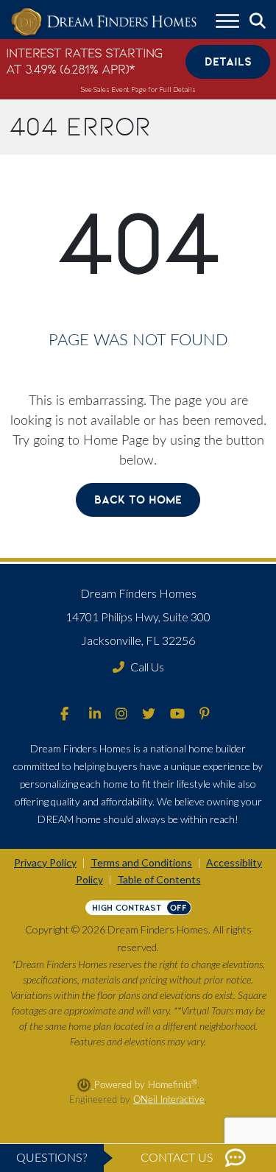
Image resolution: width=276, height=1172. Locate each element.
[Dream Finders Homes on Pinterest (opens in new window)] (204, 714)
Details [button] (228, 61)
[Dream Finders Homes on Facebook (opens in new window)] (64, 714)
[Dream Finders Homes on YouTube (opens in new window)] (177, 714)
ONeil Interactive (169, 1099)
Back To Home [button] (138, 499)
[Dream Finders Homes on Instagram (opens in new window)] (121, 714)
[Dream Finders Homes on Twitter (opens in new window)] (148, 714)
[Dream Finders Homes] (103, 22)
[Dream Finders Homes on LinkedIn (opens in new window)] (95, 714)
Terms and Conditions (141, 862)
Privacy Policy (45, 862)
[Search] (257, 21)
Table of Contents (159, 879)
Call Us (147, 667)
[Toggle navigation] (227, 23)
